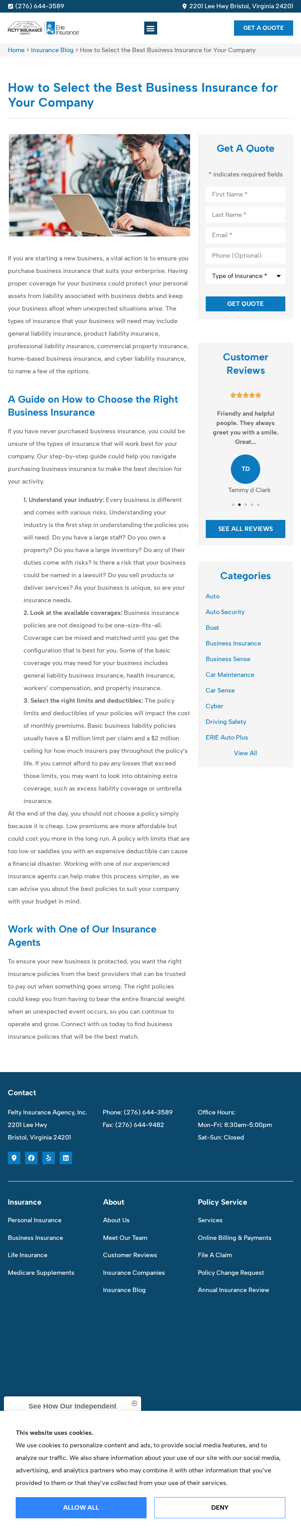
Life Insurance (27, 1255)
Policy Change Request (231, 1272)
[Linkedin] (66, 1158)
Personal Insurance (35, 1220)
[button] (150, 28)
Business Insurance (35, 1237)
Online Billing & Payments (235, 1237)
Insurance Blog (52, 50)
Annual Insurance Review (233, 1290)
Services (210, 1220)
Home (16, 50)
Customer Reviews (130, 1255)
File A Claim (215, 1255)
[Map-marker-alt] (14, 1158)
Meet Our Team (125, 1237)
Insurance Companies (134, 1272)
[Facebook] (31, 1158)
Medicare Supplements (41, 1272)
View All (245, 753)
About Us (116, 1220)
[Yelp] (48, 1158)
